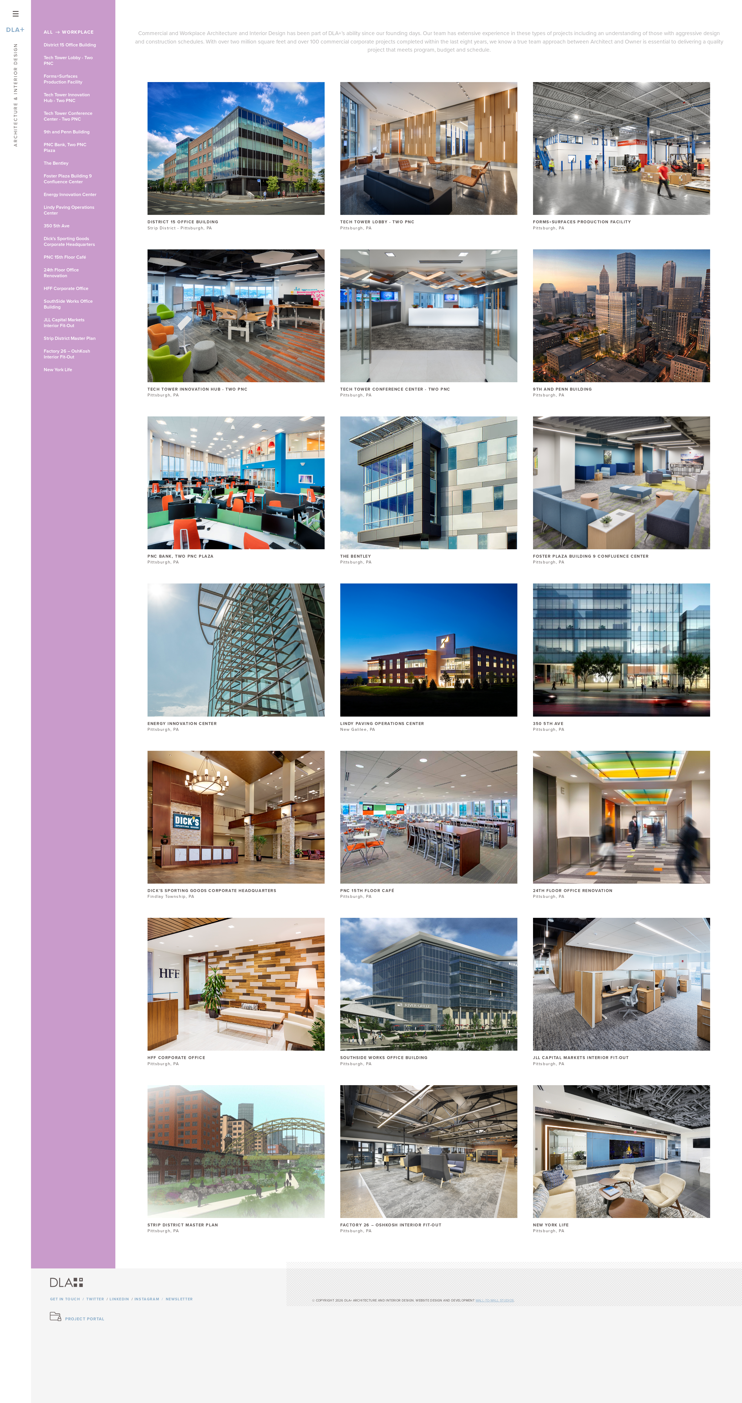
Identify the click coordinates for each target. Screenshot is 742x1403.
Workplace (78, 32)
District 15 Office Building (70, 45)
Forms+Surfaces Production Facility (63, 79)
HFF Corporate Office (66, 288)
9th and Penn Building (67, 132)
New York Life (58, 370)
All (48, 32)
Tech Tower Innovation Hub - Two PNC (67, 98)
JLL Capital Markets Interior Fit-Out (64, 323)
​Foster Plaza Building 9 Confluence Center (68, 179)
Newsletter (179, 1299)
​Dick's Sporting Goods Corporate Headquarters (69, 241)
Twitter (95, 1299)
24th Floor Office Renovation (61, 273)
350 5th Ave (57, 226)
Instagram (146, 1299)
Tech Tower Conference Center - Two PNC (68, 116)
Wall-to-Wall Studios (495, 1300)
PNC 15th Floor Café (65, 257)
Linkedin (119, 1299)
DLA (15, 30)
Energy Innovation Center (70, 194)
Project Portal (85, 1319)
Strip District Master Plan (70, 338)
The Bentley (56, 163)
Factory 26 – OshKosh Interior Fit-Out (67, 354)
